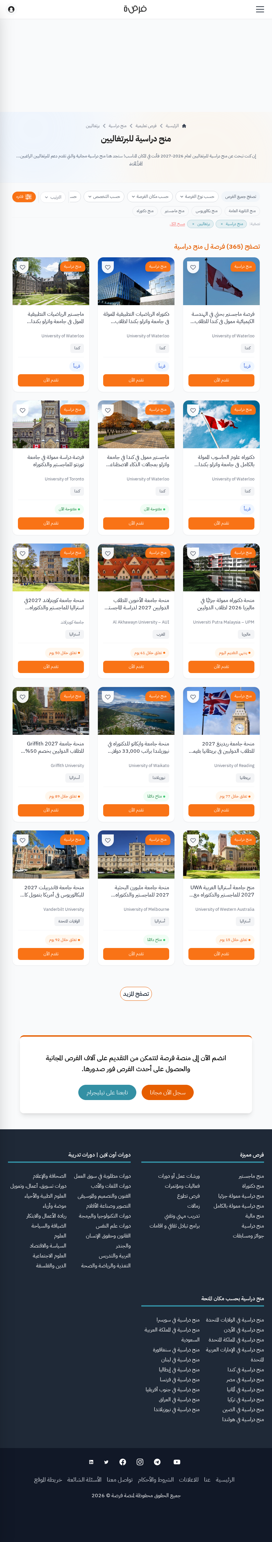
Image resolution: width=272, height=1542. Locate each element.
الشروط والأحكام (156, 1479)
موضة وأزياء (54, 1206)
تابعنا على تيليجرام (107, 1092)
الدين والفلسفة (51, 1266)
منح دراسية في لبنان (180, 1360)
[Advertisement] (136, 1527)
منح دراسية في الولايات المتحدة (235, 1320)
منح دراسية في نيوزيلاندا (177, 1410)
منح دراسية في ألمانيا (245, 1390)
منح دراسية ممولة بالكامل (239, 1206)
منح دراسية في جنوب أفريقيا (173, 1390)
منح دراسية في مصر (245, 1380)
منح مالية (254, 1216)
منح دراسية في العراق (179, 1400)
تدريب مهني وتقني (182, 1216)
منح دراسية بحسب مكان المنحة (232, 1299)
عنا (207, 1479)
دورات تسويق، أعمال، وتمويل (38, 1186)
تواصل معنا (120, 1479)
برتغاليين (93, 126)
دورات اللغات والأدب (111, 1186)
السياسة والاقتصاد (48, 1246)
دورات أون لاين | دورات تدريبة (99, 1155)
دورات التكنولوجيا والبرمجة (105, 1216)
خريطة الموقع (48, 1479)
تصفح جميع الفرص (240, 196)
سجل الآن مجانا (167, 1092)
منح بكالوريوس (207, 211)
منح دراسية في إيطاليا (179, 1370)
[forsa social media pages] (177, 1462)
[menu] (260, 9)
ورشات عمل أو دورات (179, 1176)
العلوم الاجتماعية (49, 1256)
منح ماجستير (174, 211)
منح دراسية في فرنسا (180, 1380)
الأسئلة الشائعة (84, 1479)
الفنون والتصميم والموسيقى (104, 1196)
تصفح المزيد (136, 993)
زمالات (193, 1206)
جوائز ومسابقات (248, 1236)
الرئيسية (225, 1479)
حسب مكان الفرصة (153, 196)
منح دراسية (117, 126)
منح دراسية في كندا (246, 1370)
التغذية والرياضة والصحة (106, 1266)
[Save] (193, 267)
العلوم (60, 1236)
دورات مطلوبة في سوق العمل (102, 1176)
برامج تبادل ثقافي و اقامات (175, 1226)
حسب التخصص (106, 196)
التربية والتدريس (115, 1256)
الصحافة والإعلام (49, 1176)
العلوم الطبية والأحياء (45, 1196)
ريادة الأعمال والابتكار (46, 1216)
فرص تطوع (188, 1196)
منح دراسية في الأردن (244, 1330)
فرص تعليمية (146, 126)
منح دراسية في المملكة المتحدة (236, 1340)
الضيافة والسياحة (49, 1226)
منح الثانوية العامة (242, 211)
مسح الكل (177, 224)
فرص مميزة (252, 1155)
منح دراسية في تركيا (246, 1400)
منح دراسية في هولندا (243, 1419)
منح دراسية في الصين (243, 1410)
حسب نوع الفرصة (199, 196)
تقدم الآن (221, 380)
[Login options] (11, 9)
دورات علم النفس (113, 1226)
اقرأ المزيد (136, 163)
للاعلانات (189, 1479)
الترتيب (55, 197)
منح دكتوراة (253, 1186)
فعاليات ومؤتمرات (182, 1186)
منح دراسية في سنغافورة (176, 1350)
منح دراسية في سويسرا (178, 1320)
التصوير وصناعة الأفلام (108, 1206)
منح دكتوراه (145, 211)
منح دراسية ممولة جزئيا (241, 1196)
